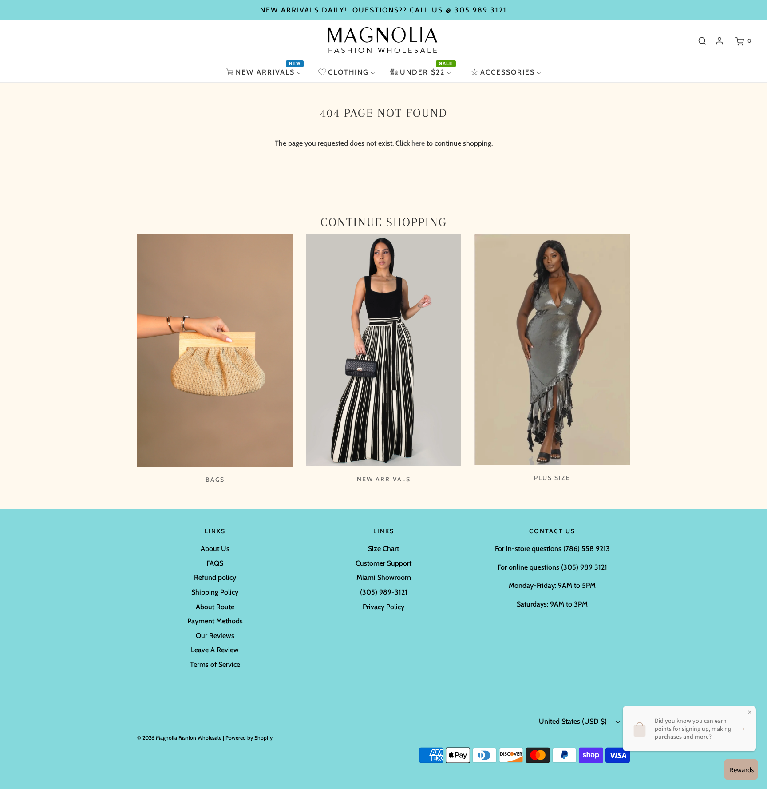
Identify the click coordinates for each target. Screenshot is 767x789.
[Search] (702, 40)
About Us (215, 548)
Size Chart (383, 548)
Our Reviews (215, 635)
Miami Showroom (383, 577)
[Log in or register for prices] (719, 40)
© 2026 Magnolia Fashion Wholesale (179, 737)
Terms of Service (215, 664)
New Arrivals (384, 479)
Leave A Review (215, 650)
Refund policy (215, 577)
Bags (215, 480)
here (418, 143)
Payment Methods (215, 621)
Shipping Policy (214, 592)
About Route (215, 607)
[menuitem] (264, 72)
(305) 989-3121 (383, 592)
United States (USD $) (574, 721)
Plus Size (552, 478)
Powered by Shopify (249, 737)
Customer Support (383, 563)
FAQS (214, 563)
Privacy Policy (383, 607)
